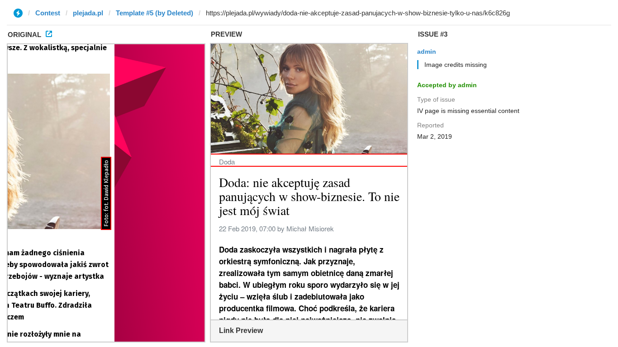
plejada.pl (88, 13)
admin (426, 51)
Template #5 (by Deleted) (154, 13)
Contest (47, 13)
